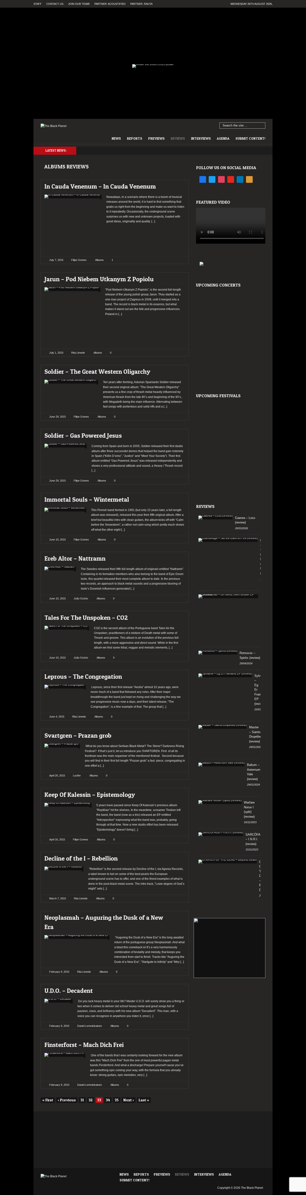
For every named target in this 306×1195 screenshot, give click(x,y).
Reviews (178, 138)
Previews (156, 138)
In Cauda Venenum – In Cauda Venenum (100, 186)
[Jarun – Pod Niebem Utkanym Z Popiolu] (177, 278)
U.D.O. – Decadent (68, 990)
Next (128, 1099)
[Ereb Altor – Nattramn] (177, 557)
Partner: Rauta (141, 3)
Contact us (54, 3)
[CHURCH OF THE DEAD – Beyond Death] (227, 861)
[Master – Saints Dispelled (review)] (222, 727)
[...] (153, 221)
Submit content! (250, 138)
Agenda (223, 138)
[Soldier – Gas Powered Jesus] (177, 434)
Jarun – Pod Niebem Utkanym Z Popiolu (99, 279)
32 (91, 1099)
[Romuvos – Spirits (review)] (217, 653)
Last (144, 1099)
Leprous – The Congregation (83, 676)
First (47, 1099)
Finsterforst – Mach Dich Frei (84, 1044)
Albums (99, 260)
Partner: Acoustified (110, 3)
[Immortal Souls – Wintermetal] (177, 498)
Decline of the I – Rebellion (81, 858)
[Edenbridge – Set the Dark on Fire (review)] (228, 540)
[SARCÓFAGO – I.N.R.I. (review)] (220, 834)
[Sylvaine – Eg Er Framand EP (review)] (225, 675)
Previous (67, 1099)
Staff (37, 3)
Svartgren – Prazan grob (77, 735)
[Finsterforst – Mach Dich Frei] (177, 1043)
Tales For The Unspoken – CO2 (86, 617)
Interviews (201, 138)
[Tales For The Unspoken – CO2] (177, 616)
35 (117, 1099)
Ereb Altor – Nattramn (74, 558)
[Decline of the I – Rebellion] (177, 857)
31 (82, 1099)
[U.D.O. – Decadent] (177, 989)
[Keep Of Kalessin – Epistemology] (177, 793)
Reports (134, 138)
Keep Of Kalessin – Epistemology (89, 794)
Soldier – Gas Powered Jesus (83, 435)
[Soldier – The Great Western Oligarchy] (177, 370)
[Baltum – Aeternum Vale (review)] (221, 764)
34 (108, 1099)
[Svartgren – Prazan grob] (177, 734)
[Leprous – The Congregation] (177, 675)
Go (262, 126)
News (116, 138)
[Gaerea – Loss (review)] (215, 517)
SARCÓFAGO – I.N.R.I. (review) (255, 839)
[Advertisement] (145, 238)
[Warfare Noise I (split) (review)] (219, 802)
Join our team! (79, 3)
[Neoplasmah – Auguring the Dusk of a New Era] (177, 916)
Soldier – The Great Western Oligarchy (97, 371)
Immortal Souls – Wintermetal (86, 499)
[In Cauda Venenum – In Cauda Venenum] (177, 185)
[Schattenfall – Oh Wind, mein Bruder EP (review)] (228, 596)
